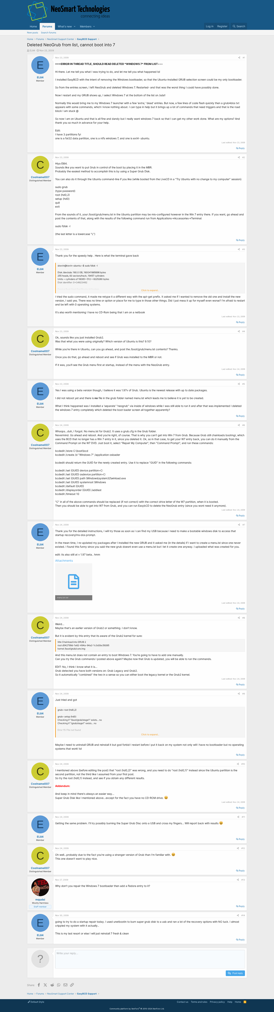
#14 (243, 915)
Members (85, 26)
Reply (242, 148)
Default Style (37, 1001)
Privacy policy (217, 1001)
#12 (243, 848)
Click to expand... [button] (150, 290)
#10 (243, 764)
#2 (243, 157)
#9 (243, 693)
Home (33, 26)
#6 (243, 425)
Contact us (182, 1001)
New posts (32, 32)
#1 (244, 57)
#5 (243, 384)
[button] (74, 26)
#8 (243, 617)
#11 (243, 817)
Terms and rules (199, 1001)
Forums (47, 26)
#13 (243, 879)
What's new (65, 26)
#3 (243, 249)
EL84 (32, 50)
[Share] (239, 58)
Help (229, 1001)
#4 (243, 331)
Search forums (48, 32)
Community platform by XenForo (137, 1009)
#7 (243, 524)
